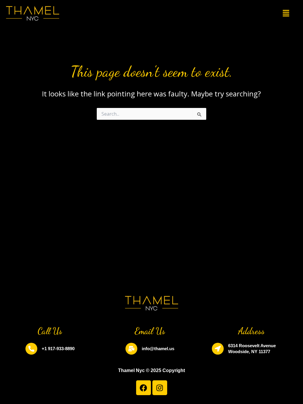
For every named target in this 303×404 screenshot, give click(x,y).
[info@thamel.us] (131, 349)
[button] (286, 13)
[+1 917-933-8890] (31, 349)
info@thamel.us (158, 348)
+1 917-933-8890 (58, 348)
